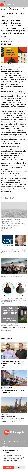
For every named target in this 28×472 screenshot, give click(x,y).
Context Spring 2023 (6, 387)
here (4, 463)
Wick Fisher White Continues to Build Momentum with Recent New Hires (14, 363)
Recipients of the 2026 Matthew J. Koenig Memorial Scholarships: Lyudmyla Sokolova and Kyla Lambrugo (13, 300)
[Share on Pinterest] (10, 45)
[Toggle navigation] (25, 1)
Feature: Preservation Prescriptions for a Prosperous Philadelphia (12, 391)
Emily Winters (10, 39)
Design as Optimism (8, 416)
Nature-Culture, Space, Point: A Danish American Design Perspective (12, 324)
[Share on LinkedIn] (8, 45)
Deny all (20, 467)
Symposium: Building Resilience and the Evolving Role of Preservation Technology (13, 224)
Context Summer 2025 (7, 414)
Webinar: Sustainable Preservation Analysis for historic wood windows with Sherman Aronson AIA (13, 251)
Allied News (4, 360)
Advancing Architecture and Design (14, 8)
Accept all (8, 467)
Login (3, 1)
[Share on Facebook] (2, 45)
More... (2, 230)
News (2, 8)
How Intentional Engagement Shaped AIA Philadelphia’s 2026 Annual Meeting (13, 275)
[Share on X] (5, 45)
